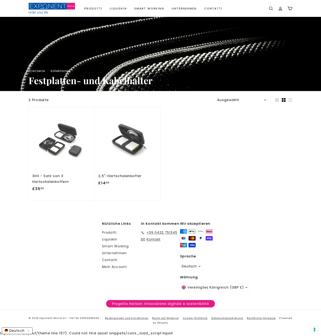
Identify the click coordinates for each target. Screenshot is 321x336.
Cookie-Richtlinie (195, 318)
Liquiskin (118, 8)
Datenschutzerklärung (227, 318)
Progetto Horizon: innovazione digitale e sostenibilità (160, 304)
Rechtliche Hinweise (261, 318)
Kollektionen (60, 71)
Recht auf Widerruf (165, 318)
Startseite (37, 71)
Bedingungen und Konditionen (126, 318)
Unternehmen (184, 8)
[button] (17, 330)
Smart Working (149, 8)
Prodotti (93, 8)
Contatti (213, 8)
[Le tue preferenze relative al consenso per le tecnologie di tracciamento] (314, 329)
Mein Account (114, 267)
